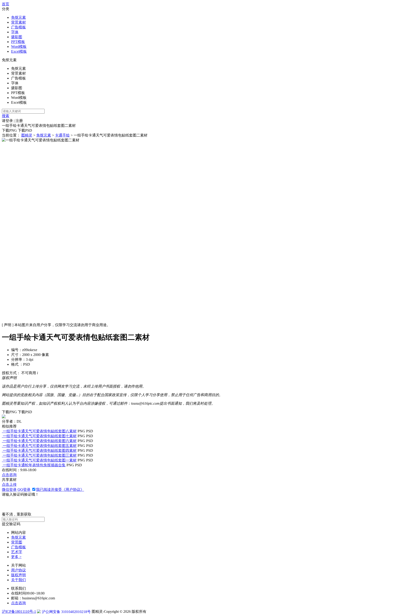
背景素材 (18, 22)
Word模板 (19, 47)
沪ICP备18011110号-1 (19, 611)
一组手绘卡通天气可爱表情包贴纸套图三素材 (40, 455)
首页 (5, 4)
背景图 (16, 542)
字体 (14, 32)
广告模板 (18, 27)
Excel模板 (19, 51)
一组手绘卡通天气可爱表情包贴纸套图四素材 (40, 450)
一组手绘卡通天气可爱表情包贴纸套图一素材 (40, 460)
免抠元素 (18, 17)
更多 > (16, 557)
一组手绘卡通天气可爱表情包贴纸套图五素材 (40, 446)
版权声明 (18, 575)
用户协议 (18, 570)
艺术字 (16, 552)
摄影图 (16, 37)
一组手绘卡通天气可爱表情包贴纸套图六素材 (40, 441)
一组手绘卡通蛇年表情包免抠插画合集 (34, 465)
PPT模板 (18, 42)
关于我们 (18, 580)
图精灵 (26, 135)
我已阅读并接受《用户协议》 (60, 490)
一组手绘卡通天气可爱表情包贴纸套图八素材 (40, 431)
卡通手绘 (62, 135)
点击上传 (9, 484)
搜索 (5, 116)
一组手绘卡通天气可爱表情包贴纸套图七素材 (40, 436)
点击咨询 (9, 475)
